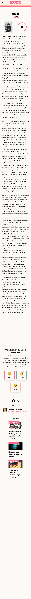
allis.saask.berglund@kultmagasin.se (18, 411)
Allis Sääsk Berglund (15, 409)
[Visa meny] (2, 2)
